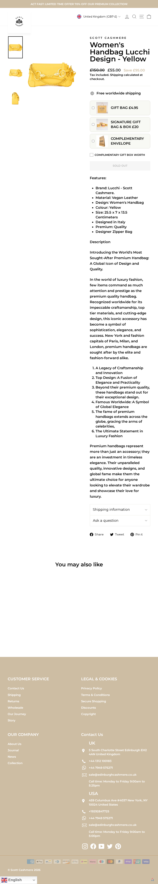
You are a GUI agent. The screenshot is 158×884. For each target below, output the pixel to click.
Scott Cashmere (108, 38)
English (14, 880)
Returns (13, 701)
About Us (14, 744)
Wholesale (15, 707)
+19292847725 (99, 811)
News (12, 756)
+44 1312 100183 (100, 761)
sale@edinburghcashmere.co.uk (113, 774)
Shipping (14, 695)
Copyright (88, 714)
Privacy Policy (91, 688)
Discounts (88, 707)
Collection (15, 763)
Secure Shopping (93, 701)
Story (11, 720)
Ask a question (105, 520)
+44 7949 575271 (101, 767)
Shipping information (111, 509)
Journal (13, 750)
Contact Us (16, 688)
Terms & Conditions (95, 695)
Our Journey (17, 714)
